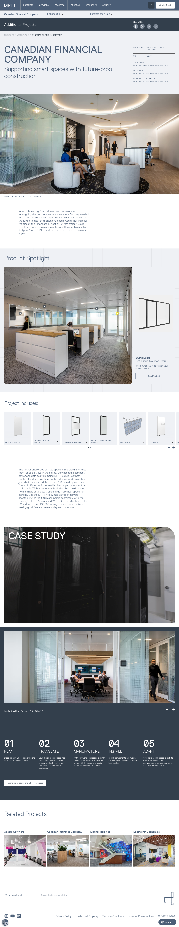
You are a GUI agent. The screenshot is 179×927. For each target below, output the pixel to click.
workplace (23, 35)
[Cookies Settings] (5, 922)
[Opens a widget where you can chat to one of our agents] (167, 922)
